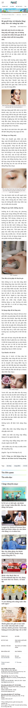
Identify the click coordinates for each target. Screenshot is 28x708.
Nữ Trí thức (19, 6)
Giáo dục (18, 14)
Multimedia (18, 651)
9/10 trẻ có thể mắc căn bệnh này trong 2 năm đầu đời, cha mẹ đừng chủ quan (14, 505)
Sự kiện (12, 6)
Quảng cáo (18, 657)
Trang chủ (5, 6)
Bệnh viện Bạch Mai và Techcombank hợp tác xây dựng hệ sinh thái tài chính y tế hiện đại (14, 578)
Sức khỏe (24, 14)
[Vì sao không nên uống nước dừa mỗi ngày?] (14, 592)
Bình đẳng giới (5, 651)
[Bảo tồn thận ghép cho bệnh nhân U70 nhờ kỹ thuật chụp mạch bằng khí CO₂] (14, 542)
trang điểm (17, 466)
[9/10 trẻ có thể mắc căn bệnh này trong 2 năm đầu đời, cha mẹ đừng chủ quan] (14, 493)
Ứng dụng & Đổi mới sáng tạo (20, 641)
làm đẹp (9, 466)
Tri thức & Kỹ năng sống (8, 14)
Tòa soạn (18, 662)
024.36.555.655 (5, 657)
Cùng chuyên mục (10, 484)
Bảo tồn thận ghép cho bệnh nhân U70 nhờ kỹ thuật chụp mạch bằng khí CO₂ (12, 553)
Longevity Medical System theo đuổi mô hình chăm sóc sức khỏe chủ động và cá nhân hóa (14, 529)
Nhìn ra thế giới (6, 645)
